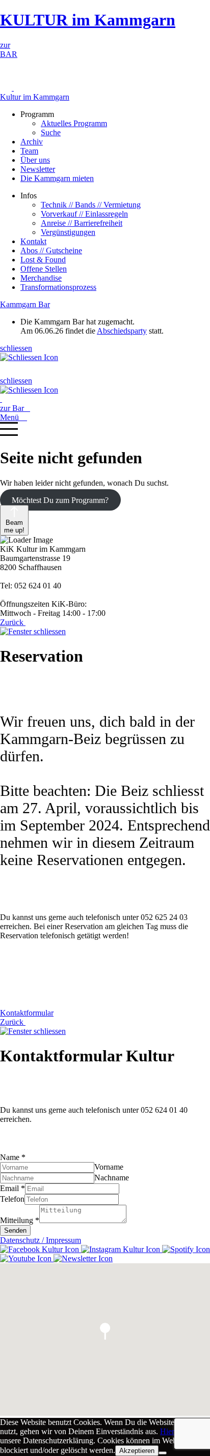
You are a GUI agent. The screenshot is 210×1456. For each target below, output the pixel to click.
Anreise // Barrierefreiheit (81, 223)
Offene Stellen (43, 268)
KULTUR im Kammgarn (87, 20)
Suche (51, 132)
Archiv (31, 141)
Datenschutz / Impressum (40, 1240)
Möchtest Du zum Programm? (60, 500)
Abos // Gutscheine (51, 250)
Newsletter (37, 169)
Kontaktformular (27, 1012)
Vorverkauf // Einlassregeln (84, 214)
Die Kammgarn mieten (57, 178)
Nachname (111, 1177)
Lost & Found (43, 259)
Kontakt (33, 241)
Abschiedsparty (122, 330)
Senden (15, 1230)
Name (12, 1157)
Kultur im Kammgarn (34, 97)
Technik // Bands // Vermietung (91, 204)
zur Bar (15, 408)
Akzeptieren (136, 1450)
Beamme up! (14, 526)
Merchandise (41, 278)
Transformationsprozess (58, 287)
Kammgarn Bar (25, 304)
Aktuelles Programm (74, 123)
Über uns (35, 160)
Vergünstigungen (68, 232)
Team (29, 150)
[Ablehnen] (163, 1452)
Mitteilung (19, 1220)
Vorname (108, 1167)
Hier (167, 1431)
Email (12, 1188)
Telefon (12, 1199)
